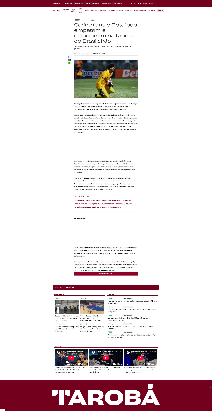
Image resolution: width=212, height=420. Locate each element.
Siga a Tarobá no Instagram (106, 273)
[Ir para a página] (155, 3)
